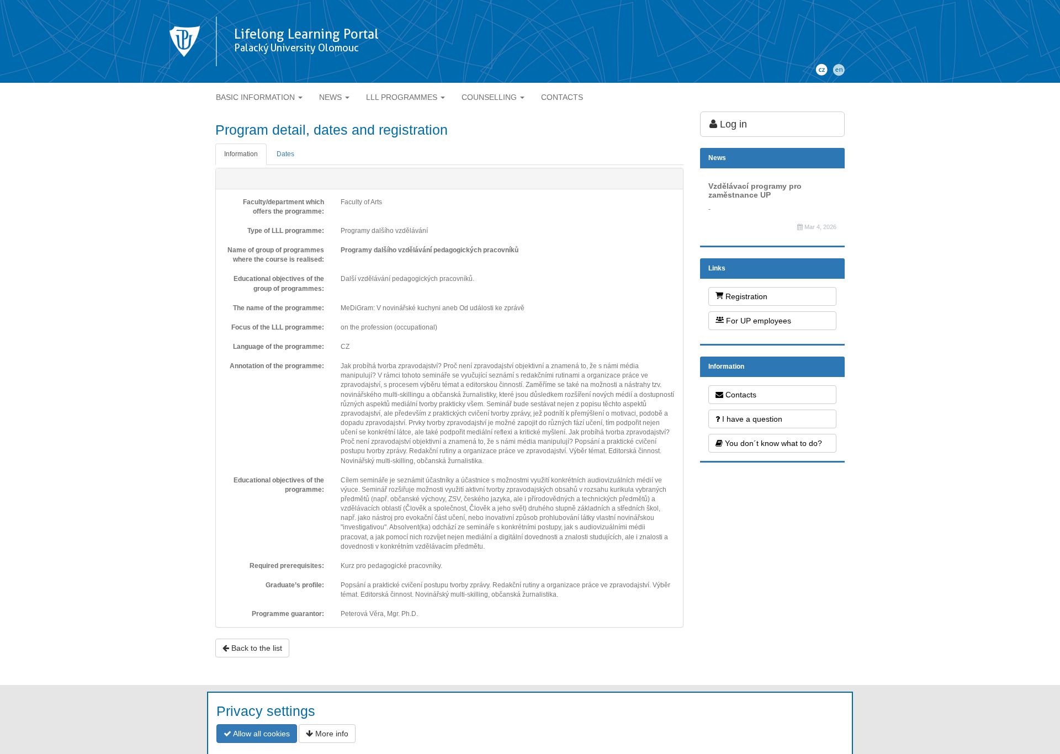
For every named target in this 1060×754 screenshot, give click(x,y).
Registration (745, 296)
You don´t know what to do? (772, 443)
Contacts (739, 394)
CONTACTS (562, 97)
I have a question (751, 419)
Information (241, 154)
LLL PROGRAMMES (402, 97)
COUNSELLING (490, 97)
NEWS (331, 97)
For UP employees (757, 320)
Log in (732, 124)
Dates (285, 154)
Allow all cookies (260, 733)
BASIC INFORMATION (256, 97)
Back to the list (255, 648)
